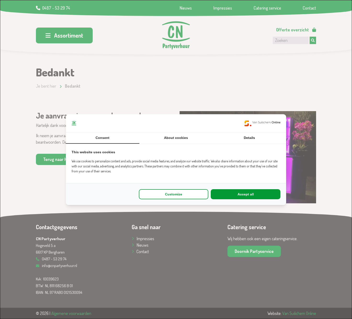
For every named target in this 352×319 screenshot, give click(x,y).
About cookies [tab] (176, 138)
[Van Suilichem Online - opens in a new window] (262, 123)
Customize (173, 194)
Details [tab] (249, 138)
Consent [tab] (102, 138)
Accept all (246, 194)
